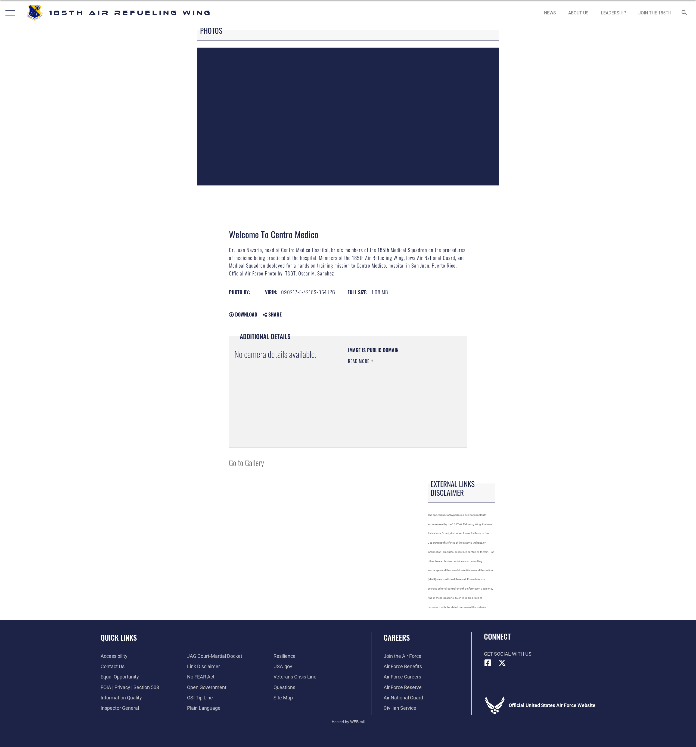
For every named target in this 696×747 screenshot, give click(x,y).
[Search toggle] (684, 13)
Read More (359, 361)
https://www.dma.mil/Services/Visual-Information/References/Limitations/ (381, 414)
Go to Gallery (246, 462)
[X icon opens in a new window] (502, 663)
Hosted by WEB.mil (348, 722)
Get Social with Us (508, 654)
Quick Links (119, 637)
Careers (397, 637)
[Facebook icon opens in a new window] (488, 663)
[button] (9, 13)
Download (245, 314)
